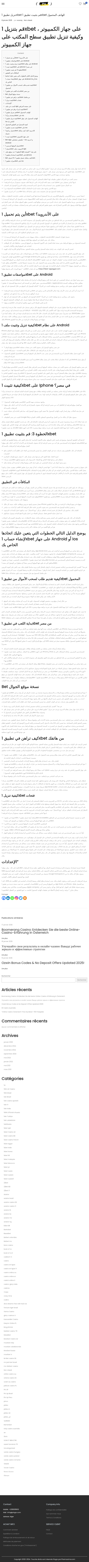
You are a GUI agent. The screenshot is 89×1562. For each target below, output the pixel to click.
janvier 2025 (8, 1042)
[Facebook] (4, 898)
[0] (84, 3)
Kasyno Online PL (10, 1323)
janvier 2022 (8, 1062)
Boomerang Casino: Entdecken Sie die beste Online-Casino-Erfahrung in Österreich (41, 931)
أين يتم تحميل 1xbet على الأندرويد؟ (16, 58)
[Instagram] (16, 898)
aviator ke (7, 1214)
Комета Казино (9, 1471)
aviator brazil (8, 1198)
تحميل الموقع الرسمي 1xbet (14, 146)
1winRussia (7, 1124)
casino (6, 1261)
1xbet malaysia (9, 1159)
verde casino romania (12, 1460)
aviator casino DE (10, 1202)
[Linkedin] (8, 898)
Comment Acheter (10, 1530)
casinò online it (9, 1280)
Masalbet (7, 1335)
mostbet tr (8, 1354)
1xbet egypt (8, 1144)
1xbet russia (8, 1171)
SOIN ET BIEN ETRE (10, 1440)
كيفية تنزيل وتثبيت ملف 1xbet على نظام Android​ (21, 64)
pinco (6, 1401)
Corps (6, 1292)
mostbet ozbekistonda (12, 1347)
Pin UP (6, 1390)
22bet (6, 1183)
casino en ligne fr (10, 1269)
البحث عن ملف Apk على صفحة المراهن (18, 106)
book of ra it (8, 1253)
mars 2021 (7, 1069)
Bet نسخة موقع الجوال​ (12, 94)
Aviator (6, 1194)
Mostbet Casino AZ (11, 1339)
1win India (7, 1108)
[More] (25, 898)
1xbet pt (7, 1167)
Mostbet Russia (9, 1350)
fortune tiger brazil (11, 1308)
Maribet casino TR (10, 1331)
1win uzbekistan (9, 1120)
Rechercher (6, 976)
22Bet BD (7, 1187)
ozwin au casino (10, 1382)
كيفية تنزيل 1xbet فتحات (13, 100)
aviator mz (8, 1218)
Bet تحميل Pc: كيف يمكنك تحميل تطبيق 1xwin (20, 158)
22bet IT (7, 1190)
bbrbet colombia (10, 1237)
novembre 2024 (10, 1050)
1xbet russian (8, 1175)
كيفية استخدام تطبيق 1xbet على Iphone (18, 155)
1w (4, 1085)
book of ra (8, 1249)
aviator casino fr (10, 1206)
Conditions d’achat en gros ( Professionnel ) (20, 1545)
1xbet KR (7, 1155)
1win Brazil (7, 1097)
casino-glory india (10, 1284)
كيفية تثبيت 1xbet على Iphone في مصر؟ (18, 67)
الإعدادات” (8, 103)
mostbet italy (9, 1343)
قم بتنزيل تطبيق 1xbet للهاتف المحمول (17, 112)
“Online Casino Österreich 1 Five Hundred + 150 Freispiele (23, 1012)
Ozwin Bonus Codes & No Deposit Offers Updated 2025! (43, 963)
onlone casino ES (10, 1378)
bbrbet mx (8, 1241)
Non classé (28, 20)
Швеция (6, 1475)
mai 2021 (7, 1065)
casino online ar (10, 1276)
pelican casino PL (10, 1386)
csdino (6, 1300)
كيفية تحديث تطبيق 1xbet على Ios (16, 128)
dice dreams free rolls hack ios (15, 1304)
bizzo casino (8, 1245)
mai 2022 (7, 1058)
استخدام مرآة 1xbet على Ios (14, 115)
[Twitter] (21, 898)
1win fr (6, 1105)
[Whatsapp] (12, 898)
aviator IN (7, 1210)
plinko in (7, 1409)
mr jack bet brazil (10, 1362)
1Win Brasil (7, 1093)
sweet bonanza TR (11, 1444)
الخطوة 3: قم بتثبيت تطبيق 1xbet (15, 70)
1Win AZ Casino (9, 1089)
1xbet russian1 (9, 1179)
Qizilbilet (7, 1421)
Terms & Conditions (53, 1518)
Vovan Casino (9, 1468)
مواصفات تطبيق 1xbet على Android (17, 61)
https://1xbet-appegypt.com (49, 269)
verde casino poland (11, 1456)
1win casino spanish (11, 1101)
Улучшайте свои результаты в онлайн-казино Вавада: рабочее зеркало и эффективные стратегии (41, 947)
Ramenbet (8, 1425)
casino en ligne (9, 1265)
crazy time (8, 1296)
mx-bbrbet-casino (11, 1366)
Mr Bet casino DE (10, 1358)
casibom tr (8, 1257)
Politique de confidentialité (56, 1510)
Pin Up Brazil (8, 1393)
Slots (5, 1436)
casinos (7, 1288)
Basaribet (7, 1233)
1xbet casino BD (9, 1136)
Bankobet (7, 1229)
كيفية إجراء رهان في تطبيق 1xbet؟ (16, 109)
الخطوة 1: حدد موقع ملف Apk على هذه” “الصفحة (20, 152)
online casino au (10, 1374)
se (5, 1432)
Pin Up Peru (8, 1397)
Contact (49, 1534)
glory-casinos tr (10, 1315)
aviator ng (8, 1222)
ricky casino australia (12, 1429)
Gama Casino (9, 1311)
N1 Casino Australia (9, 1008)
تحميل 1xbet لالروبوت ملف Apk (15, 149)
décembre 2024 (10, 1046)
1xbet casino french (11, 1140)
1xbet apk (7, 1128)
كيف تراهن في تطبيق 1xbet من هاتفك (17, 97)
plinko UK (7, 1413)
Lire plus (5, 938)
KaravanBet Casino (11, 1319)
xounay (19, 20)
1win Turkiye (8, 1116)
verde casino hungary (12, 1452)
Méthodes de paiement (12, 1541)
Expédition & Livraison (11, 1534)
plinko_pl (7, 1417)
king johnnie (8, 1327)
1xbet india (8, 1148)
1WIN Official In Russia (12, 1112)
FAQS (48, 1530)
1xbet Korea (8, 1151)
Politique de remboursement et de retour (19, 1538)
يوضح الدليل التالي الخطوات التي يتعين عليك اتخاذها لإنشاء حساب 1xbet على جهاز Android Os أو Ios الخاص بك (21, 79)
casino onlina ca (10, 1272)
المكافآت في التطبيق (12, 73)
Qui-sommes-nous (53, 1514)
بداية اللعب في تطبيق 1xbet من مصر (17, 91)
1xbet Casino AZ (10, 1132)
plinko (6, 1405)
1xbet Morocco (9, 1163)
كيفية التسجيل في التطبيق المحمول (16, 124)
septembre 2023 (10, 1054)
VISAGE (6, 1464)
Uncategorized (9, 1448)
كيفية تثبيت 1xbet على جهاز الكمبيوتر (17, 137)
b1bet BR (7, 1226)
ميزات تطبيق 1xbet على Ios (14, 161)
